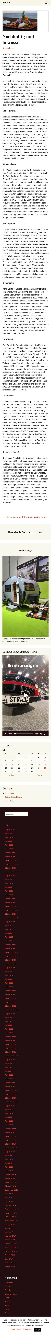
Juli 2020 (8, 1109)
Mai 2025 (8, 887)
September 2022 (11, 1010)
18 (39, 764)
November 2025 (11, 864)
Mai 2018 (8, 1198)
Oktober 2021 (10, 1052)
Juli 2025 (8, 879)
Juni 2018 (9, 1194)
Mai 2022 (8, 1025)
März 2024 (9, 941)
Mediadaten (9, 801)
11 (39, 761)
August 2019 (10, 1152)
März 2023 (9, 987)
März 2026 (9, 849)
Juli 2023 (8, 971)
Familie (8, 1290)
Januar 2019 (10, 1178)
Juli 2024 (8, 925)
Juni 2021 (9, 1067)
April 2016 (9, 1263)
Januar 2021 (10, 1086)
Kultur (7, 1302)
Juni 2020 (9, 1113)
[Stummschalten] (41, 734)
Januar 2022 (10, 1040)
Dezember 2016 (11, 1244)
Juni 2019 (9, 1159)
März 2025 (9, 895)
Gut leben (9, 1298)
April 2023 (9, 983)
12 (45, 761)
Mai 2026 (8, 841)
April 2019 (9, 1167)
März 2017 (9, 1232)
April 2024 (9, 937)
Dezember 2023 (11, 952)
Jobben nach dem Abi (35, 517)
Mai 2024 (8, 933)
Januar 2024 (10, 948)
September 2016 (11, 1251)
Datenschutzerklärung (13, 797)
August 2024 (10, 922)
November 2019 (11, 1140)
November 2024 (11, 910)
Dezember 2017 (11, 1209)
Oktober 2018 (10, 1186)
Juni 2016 (9, 1259)
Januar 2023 (10, 994)
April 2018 (9, 1201)
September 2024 (11, 918)
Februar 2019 (10, 1175)
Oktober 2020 (10, 1098)
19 (45, 764)
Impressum (9, 793)
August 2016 (10, 1255)
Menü (5, 3)
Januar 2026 (10, 856)
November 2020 (11, 1094)
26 (45, 768)
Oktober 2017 (10, 1217)
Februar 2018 (10, 1205)
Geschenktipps (11, 1294)
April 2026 (9, 845)
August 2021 (10, 1060)
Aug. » (39, 775)
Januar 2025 (10, 902)
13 (6, 764)
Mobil (7, 1305)
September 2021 (11, 1056)
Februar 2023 (10, 991)
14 (12, 764)
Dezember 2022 (11, 998)
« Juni (11, 775)
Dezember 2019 (11, 1136)
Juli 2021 (8, 1063)
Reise (7, 1309)
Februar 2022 (10, 1037)
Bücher (8, 1286)
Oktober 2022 (10, 1006)
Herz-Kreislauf (11, 517)
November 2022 (11, 1002)
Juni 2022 (9, 1021)
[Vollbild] (45, 734)
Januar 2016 (10, 1267)
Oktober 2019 (10, 1144)
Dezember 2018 (11, 1182)
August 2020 (10, 1106)
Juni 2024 (9, 929)
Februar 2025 (10, 899)
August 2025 (10, 876)
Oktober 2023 (10, 960)
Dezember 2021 (11, 1044)
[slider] (23, 733)
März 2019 (9, 1171)
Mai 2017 (8, 1228)
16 (25, 764)
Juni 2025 (9, 883)
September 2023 (11, 964)
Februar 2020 (10, 1129)
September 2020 (11, 1102)
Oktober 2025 (10, 868)
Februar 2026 (10, 853)
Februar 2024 (10, 945)
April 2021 (9, 1075)
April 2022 (9, 1029)
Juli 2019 (8, 1155)
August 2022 (10, 1014)
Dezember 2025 (11, 860)
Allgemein (9, 1282)
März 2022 (9, 1033)
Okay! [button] (38, 1330)
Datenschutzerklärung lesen (21, 1329)
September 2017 (11, 1221)
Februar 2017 (10, 1236)
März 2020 (9, 1125)
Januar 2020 (10, 1132)
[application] (25, 695)
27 (6, 772)
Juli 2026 (8, 833)
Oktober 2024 (10, 914)
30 (25, 772)
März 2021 (9, 1079)
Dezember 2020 (11, 1090)
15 (19, 764)
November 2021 (11, 1048)
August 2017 (10, 1224)
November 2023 (11, 956)
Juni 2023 (9, 975)
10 (32, 761)
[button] (25, 695)
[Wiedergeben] (5, 734)
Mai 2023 (8, 979)
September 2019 (11, 1148)
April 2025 (9, 891)
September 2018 (11, 1190)
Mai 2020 (8, 1117)
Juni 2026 (9, 837)
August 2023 (10, 968)
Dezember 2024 (11, 906)
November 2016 (11, 1247)
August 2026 (10, 830)
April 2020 (9, 1121)
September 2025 (11, 872)
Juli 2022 (8, 1017)
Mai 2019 (8, 1163)
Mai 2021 (8, 1071)
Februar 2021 (10, 1083)
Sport (7, 1313)
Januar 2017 (10, 1240)
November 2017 (11, 1213)
